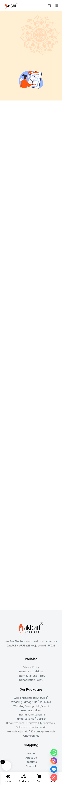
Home (31, 753)
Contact (31, 766)
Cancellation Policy (31, 680)
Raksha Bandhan (31, 710)
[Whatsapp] (53, 752)
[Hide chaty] (53, 777)
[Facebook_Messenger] (53, 769)
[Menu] (56, 5)
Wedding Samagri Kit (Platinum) (31, 702)
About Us (31, 758)
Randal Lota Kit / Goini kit (31, 719)
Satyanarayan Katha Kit (31, 727)
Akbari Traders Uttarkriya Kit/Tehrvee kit (31, 723)
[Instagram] (53, 760)
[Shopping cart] (49, 5)
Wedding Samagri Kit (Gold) (31, 698)
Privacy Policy (31, 667)
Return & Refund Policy (31, 676)
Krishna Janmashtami (31, 714)
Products (31, 762)
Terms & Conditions (31, 671)
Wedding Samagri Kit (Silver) (31, 706)
